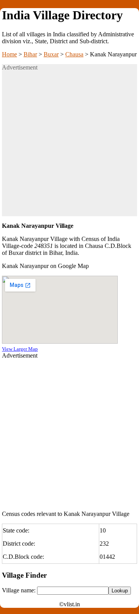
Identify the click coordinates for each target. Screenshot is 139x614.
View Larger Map (20, 349)
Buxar (51, 54)
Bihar (30, 54)
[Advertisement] (69, 146)
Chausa (74, 54)
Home (9, 54)
